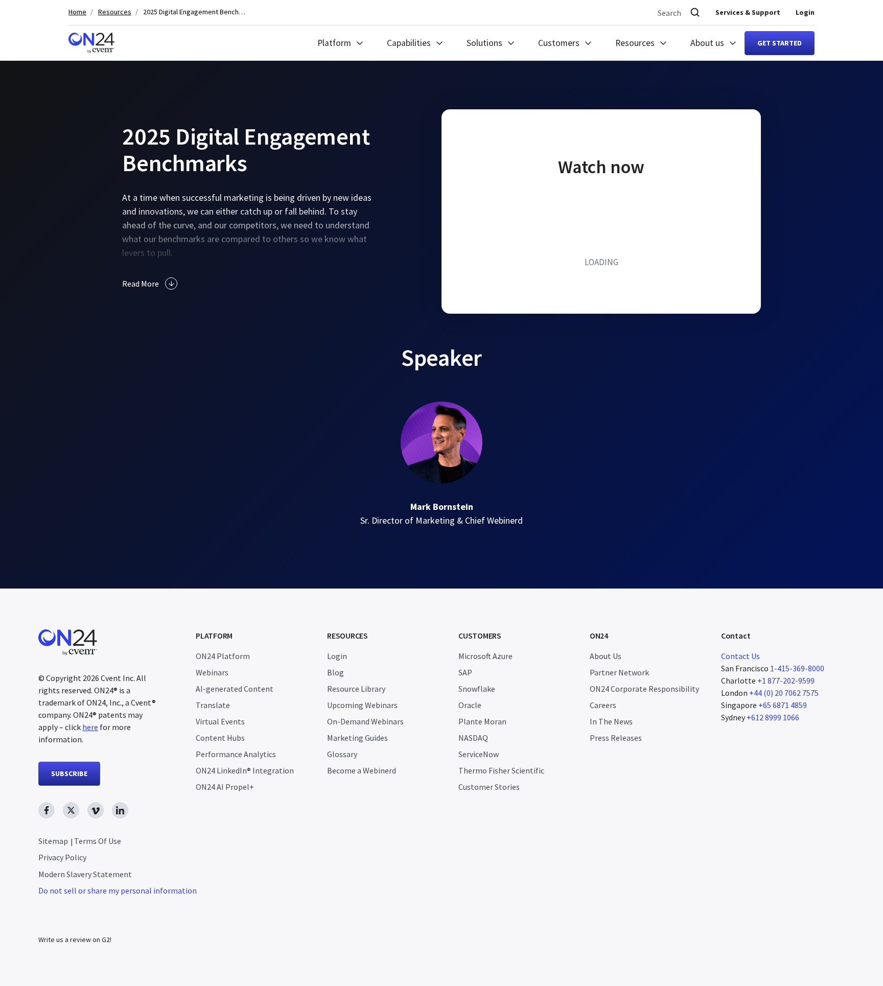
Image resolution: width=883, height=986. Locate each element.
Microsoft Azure (485, 656)
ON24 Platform (223, 656)
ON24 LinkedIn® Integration (245, 770)
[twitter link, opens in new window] (71, 810)
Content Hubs (220, 738)
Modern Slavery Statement (85, 874)
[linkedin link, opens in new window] (120, 810)
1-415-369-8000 (797, 668)
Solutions (484, 43)
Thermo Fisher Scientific (501, 770)
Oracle (469, 705)
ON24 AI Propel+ (225, 787)
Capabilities (409, 43)
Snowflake (476, 689)
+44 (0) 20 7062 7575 (784, 693)
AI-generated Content (234, 689)
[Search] (695, 12)
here (90, 727)
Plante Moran (482, 721)
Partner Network (619, 672)
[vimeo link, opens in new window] (95, 810)
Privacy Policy (62, 857)
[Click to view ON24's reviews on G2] (74, 919)
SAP (465, 672)
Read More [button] (140, 283)
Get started (779, 43)
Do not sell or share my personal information (117, 890)
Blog (335, 672)
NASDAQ (473, 738)
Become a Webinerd (361, 770)
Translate (213, 705)
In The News (611, 721)
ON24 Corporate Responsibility (644, 689)
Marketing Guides (357, 738)
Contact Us (740, 656)
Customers (558, 43)
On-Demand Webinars (365, 721)
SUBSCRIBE (69, 773)
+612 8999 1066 (773, 717)
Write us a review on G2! (74, 939)
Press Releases (616, 738)
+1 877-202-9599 (786, 680)
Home (77, 12)
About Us (605, 656)
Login (805, 12)
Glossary (342, 754)
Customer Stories (489, 787)
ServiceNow (478, 754)
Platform (334, 43)
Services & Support (747, 12)
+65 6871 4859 (782, 705)
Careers (603, 705)
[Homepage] (91, 43)
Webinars (212, 672)
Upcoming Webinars (362, 705)
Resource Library (356, 689)
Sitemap (53, 841)
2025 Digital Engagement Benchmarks (194, 12)
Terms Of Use (97, 841)
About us (707, 43)
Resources (114, 12)
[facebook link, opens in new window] (46, 810)
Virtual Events (220, 721)
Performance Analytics (236, 754)
